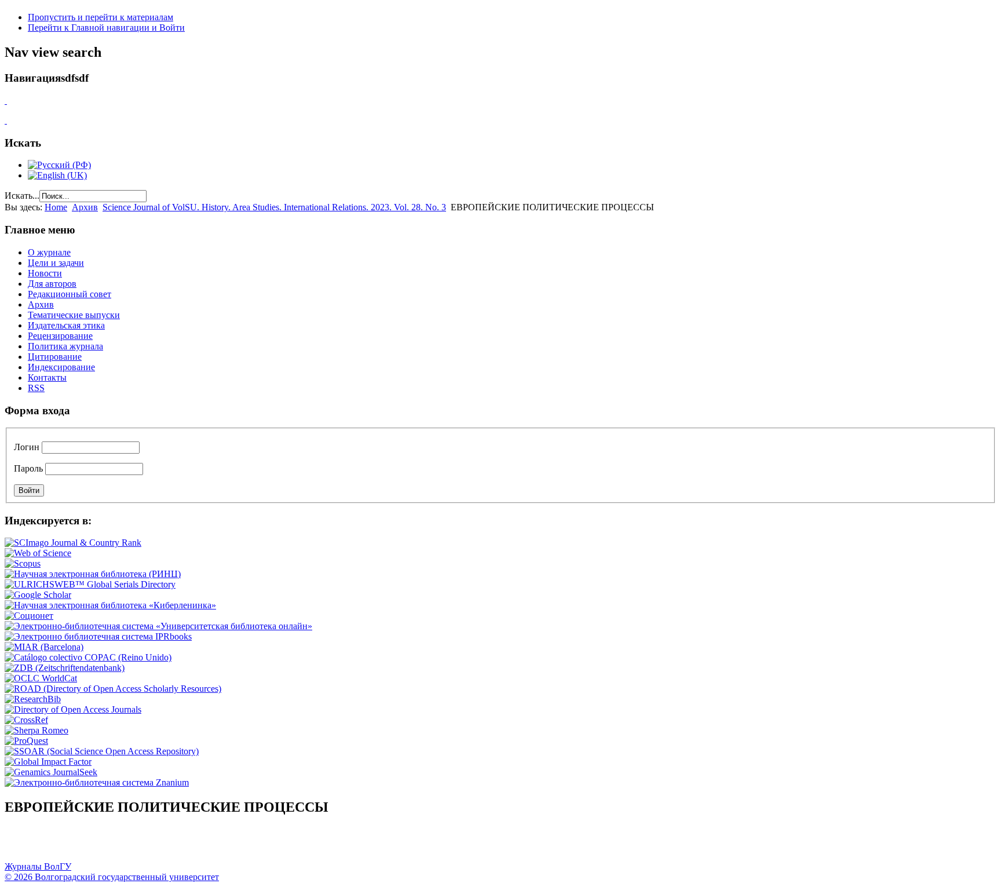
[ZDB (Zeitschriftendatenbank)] (65, 668)
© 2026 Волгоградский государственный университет (112, 877)
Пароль (28, 468)
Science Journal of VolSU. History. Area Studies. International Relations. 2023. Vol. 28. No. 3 (274, 207)
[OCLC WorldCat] (41, 678)
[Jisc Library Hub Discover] (88, 657)
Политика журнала (65, 346)
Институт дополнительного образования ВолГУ (366, 844)
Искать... (22, 195)
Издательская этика (66, 325)
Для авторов (52, 284)
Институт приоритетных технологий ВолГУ (163, 844)
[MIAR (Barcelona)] (44, 647)
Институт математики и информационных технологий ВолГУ (106, 844)
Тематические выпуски (74, 315)
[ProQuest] (26, 741)
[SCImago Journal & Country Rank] (73, 542)
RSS (36, 388)
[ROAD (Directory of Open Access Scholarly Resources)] (113, 688)
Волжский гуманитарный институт (48, 844)
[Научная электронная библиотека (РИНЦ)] (93, 574)
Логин (26, 447)
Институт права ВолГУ (308, 844)
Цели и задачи (56, 263)
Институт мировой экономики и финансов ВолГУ (250, 844)
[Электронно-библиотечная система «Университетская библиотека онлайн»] (158, 626)
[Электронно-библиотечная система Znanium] (97, 782)
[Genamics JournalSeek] (51, 772)
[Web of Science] (38, 553)
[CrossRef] (26, 720)
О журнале (49, 252)
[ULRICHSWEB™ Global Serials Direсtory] (90, 584)
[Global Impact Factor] (48, 761)
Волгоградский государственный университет (19, 844)
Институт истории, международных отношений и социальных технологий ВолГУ (337, 844)
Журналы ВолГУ (38, 866)
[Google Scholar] (38, 595)
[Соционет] (29, 615)
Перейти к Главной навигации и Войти (106, 27)
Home (56, 207)
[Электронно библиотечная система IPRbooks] (98, 636)
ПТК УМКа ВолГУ (77, 844)
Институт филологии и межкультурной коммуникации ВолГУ (279, 844)
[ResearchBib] (33, 699)
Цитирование (55, 357)
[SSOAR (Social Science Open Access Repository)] (102, 751)
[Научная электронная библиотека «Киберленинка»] (110, 605)
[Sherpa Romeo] (36, 730)
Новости (45, 273)
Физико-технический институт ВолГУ (134, 844)
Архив (85, 207)
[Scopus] (23, 563)
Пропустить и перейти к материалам (100, 17)
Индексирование (61, 367)
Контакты (47, 377)
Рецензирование (60, 336)
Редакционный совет (69, 294)
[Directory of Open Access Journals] (73, 709)
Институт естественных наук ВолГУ (192, 844)
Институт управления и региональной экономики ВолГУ (221, 844)
